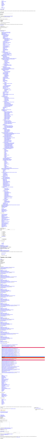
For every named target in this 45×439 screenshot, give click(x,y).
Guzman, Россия (6, 98)
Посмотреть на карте (13, 408)
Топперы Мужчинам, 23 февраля (8, 196)
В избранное (1, 271)
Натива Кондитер (6, 97)
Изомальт (3, 220)
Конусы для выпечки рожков (7, 141)
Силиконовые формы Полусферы (8, 144)
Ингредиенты (3, 376)
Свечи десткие (6, 188)
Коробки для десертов (7, 115)
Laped (4, 233)
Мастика (3, 378)
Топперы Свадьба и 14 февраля (8, 197)
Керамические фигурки (7, 201)
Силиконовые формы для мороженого (9, 147)
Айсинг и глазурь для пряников (5, 219)
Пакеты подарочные (6, 130)
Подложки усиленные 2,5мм (7, 121)
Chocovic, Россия (6, 60)
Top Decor (4, 234)
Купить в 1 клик (2, 270)
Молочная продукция (4, 216)
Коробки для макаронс (7, 117)
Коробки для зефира (6, 119)
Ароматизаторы (3, 380)
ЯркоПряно (4, 235)
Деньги (5, 151)
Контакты (3, 402)
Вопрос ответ (3, 4)
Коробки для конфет (6, 113)
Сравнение (5, 270)
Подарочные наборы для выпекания (6, 388)
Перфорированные (6, 75)
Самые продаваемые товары (3, 343)
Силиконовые (6, 74)
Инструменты (3, 381)
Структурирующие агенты (5, 222)
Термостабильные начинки (5, 223)
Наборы (1, 249)
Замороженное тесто (4, 226)
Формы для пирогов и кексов (8, 140)
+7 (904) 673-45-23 (2, 415)
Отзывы (3, 5)
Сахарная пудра (3, 218)
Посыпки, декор (4, 387)
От (0, 229)
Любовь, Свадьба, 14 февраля (8, 157)
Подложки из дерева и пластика (8, 123)
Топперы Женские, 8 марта (7, 192)
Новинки (3, 208)
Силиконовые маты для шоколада (8, 146)
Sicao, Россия (6, 61)
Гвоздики (5, 90)
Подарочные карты (4, 377)
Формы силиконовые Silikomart (8, 145)
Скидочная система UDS (3, 247)
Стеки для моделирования (7, 85)
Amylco (3, 231)
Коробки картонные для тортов (8, 111)
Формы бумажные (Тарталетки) (8, 134)
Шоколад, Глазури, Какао (5, 379)
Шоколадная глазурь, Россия (7, 64)
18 (7, 216)
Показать (3, 243)
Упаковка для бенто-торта (7, 116)
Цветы (5, 149)
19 (8, 222)
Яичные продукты (4, 224)
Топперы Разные (6, 195)
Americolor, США (6, 100)
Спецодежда (3, 389)
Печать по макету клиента (7, 53)
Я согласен (2, 438)
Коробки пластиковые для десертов (8, 114)
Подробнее (1, 274)
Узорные (5, 82)
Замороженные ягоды (7, 40)
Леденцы (5, 200)
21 (6, 215)
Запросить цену (7, 434)
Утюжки (5, 84)
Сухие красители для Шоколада (8, 105)
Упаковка (3, 383)
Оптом (2, 400)
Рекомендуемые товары (4, 210)
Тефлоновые (5, 76)
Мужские (5, 163)
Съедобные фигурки (6, 202)
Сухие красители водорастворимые (8, 104)
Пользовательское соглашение (4, 412)
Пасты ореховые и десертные (5, 221)
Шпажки (5, 198)
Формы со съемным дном (7, 138)
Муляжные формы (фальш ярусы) (6, 384)
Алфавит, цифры (6, 166)
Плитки (5, 155)
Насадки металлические (7, 71)
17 (8, 223)
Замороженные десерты (4, 375)
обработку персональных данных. (8, 16)
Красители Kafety (6, 102)
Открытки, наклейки (7, 129)
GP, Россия (5, 63)
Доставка (3, 3)
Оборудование (3, 385)
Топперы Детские (6, 194)
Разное (5, 160)
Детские (5, 153)
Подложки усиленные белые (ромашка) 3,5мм (10, 122)
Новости (3, 2)
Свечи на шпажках (6, 189)
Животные (5, 156)
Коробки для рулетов (7, 118)
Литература (3, 386)
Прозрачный (4, 239)
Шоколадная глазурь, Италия (7, 65)
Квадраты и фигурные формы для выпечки (9, 137)
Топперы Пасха (6, 191)
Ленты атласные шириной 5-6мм (8, 125)
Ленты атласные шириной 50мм (8, 127)
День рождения (6, 150)
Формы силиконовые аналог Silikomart (9, 143)
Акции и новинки (4, 1)
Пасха (5, 152)
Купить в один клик (8, 428)
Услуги (2, 404)
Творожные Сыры (4, 215)
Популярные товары (4, 209)
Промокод (3, 211)
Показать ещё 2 (3, 236)
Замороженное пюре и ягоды (5, 217)
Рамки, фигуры (6, 162)
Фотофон (3, 390)
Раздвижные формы (6, 139)
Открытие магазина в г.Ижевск (4, 246)
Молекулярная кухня (4, 225)
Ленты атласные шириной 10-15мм (8, 126)
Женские (5, 154)
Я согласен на (7, 16)
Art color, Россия (6, 99)
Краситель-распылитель (7, 103)
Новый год (5, 161)
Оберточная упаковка (7, 131)
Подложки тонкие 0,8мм (7, 120)
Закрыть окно (2, 435)
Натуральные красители (7, 106)
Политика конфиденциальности (4, 411)
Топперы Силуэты (6, 193)
